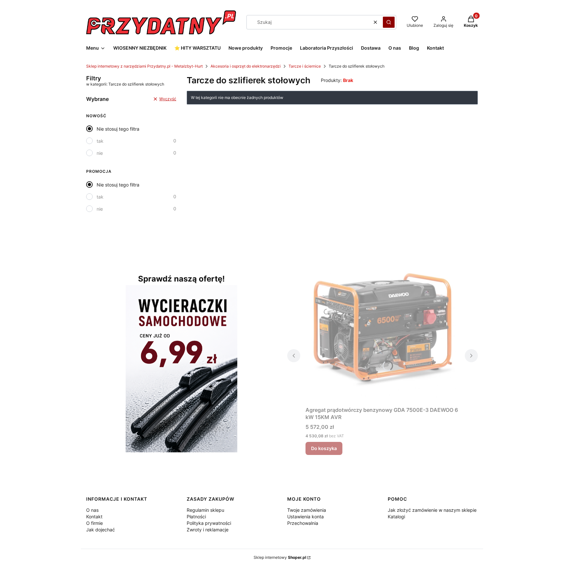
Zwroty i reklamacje (207, 529)
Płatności (196, 516)
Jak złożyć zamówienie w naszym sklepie (432, 510)
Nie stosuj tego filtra (118, 129)
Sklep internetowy (280, 557)
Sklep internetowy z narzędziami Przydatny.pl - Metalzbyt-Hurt (144, 66)
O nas (92, 510)
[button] (389, 22)
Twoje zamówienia (306, 510)
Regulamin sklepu (205, 510)
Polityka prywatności (209, 523)
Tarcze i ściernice (305, 66)
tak (100, 141)
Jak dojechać (100, 529)
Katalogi (396, 516)
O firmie (94, 523)
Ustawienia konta (305, 516)
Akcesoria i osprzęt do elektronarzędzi (246, 66)
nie (100, 153)
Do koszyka (324, 448)
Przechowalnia (302, 523)
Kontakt (94, 516)
